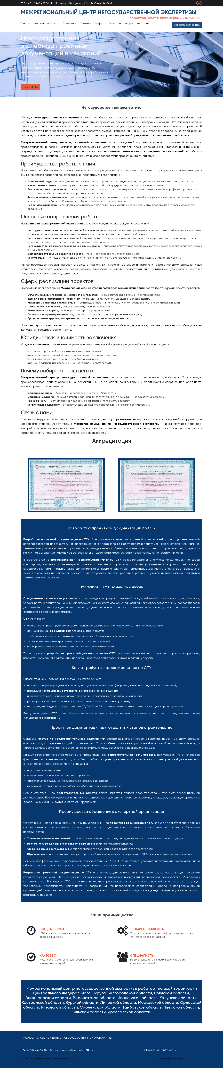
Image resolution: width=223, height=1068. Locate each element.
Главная (25, 23)
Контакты (143, 23)
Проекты (68, 23)
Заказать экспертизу (187, 24)
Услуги (129, 23)
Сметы (84, 23)
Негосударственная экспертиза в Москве (55, 1059)
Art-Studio (178, 1059)
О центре (115, 23)
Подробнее (30, 86)
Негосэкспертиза (45, 23)
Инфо (99, 23)
